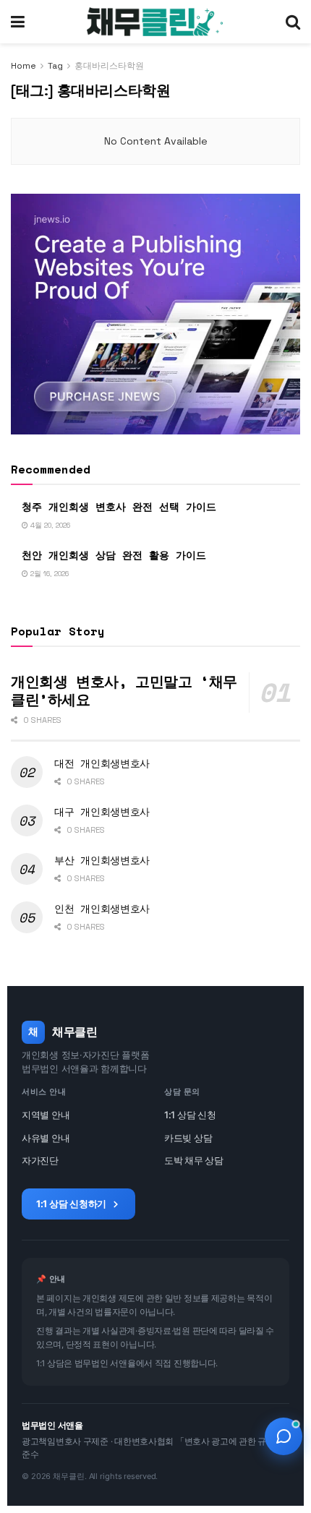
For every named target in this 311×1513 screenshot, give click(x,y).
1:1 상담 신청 (190, 1114)
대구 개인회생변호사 (102, 811)
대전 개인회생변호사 (102, 763)
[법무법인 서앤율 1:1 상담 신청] (283, 1436)
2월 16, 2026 (48, 573)
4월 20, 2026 (49, 525)
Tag (55, 66)
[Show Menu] (18, 21)
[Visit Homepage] (155, 21)
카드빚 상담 (188, 1138)
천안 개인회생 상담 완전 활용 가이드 (114, 554)
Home (23, 66)
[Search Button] (293, 21)
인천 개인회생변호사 (102, 908)
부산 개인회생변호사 (102, 859)
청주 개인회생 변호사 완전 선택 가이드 (119, 506)
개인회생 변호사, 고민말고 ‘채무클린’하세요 (124, 690)
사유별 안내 (45, 1138)
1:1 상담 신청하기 (71, 1203)
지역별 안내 (45, 1114)
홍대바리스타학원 (109, 66)
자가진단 (40, 1160)
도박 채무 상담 (193, 1160)
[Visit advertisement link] (155, 314)
